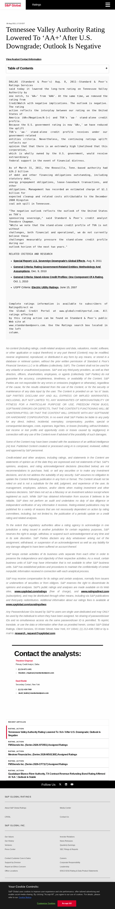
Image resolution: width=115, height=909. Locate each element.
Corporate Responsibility (70, 863)
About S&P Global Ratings (15, 808)
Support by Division (13, 863)
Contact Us (64, 817)
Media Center (65, 808)
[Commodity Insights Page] (61, 784)
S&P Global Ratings (18, 797)
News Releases (66, 841)
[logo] (13, 5)
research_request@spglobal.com (35, 633)
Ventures (8, 845)
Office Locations (11, 871)
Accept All (67, 903)
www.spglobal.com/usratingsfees (26, 604)
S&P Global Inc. (15, 825)
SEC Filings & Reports (69, 849)
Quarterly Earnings (67, 845)
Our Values (9, 837)
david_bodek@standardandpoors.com (33, 693)
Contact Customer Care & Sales (18, 858)
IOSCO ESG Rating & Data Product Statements (79, 871)
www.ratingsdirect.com (95, 591)
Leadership (64, 867)
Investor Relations (67, 837)
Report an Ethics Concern (15, 867)
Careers (63, 858)
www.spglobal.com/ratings (31, 591)
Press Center (10, 849)
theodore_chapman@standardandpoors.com (36, 673)
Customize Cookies (46, 903)
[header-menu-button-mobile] (108, 5)
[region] (57, 895)
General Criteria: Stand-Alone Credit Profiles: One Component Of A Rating (58, 277)
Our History (9, 841)
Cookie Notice (25, 897)
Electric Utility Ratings (45, 287)
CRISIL (8, 817)
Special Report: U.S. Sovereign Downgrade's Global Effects (49, 260)
